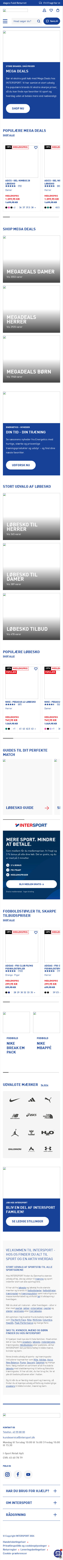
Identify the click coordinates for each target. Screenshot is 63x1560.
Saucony (31, 1362)
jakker (26, 1308)
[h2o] (48, 1132)
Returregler (10, 1549)
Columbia (47, 1319)
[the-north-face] (48, 1116)
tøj (38, 1296)
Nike (29, 1319)
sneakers (27, 1341)
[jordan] (15, 1132)
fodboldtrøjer (49, 1290)
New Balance (12, 1362)
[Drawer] (5, 21)
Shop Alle (9, 135)
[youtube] (28, 1474)
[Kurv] (58, 10)
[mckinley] (31, 1149)
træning (39, 1278)
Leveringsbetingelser (33, 1549)
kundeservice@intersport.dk (19, 1437)
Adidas (42, 1359)
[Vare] (21, 161)
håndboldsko (26, 1344)
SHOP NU (18, 108)
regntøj (47, 1308)
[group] (16, 1041)
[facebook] (17, 1474)
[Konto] (44, 10)
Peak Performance (24, 1322)
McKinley (37, 1319)
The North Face (18, 1319)
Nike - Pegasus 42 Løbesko (20, 701)
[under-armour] (48, 1149)
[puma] (48, 1100)
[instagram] (7, 1474)
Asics (50, 1359)
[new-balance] (15, 1116)
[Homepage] (15, 10)
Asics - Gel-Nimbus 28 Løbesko (17, 182)
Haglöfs (10, 1322)
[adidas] (31, 1100)
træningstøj (12, 1293)
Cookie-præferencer (15, 1553)
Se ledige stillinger (27, 1221)
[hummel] (31, 1132)
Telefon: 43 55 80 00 (14, 1432)
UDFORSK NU (21, 465)
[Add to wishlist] (36, 147)
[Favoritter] (51, 10)
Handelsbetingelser (14, 1541)
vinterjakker (36, 1308)
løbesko (22, 1287)
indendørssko (48, 1341)
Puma (23, 1362)
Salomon (40, 1362)
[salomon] (15, 1149)
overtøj (18, 1308)
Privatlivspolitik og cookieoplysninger (25, 1545)
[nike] (15, 1100)
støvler (9, 1311)
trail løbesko (35, 1311)
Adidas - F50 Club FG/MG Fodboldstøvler (19, 967)
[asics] (31, 1116)
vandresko (19, 1311)
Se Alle (44, 1085)
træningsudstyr (29, 1293)
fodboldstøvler (35, 1290)
